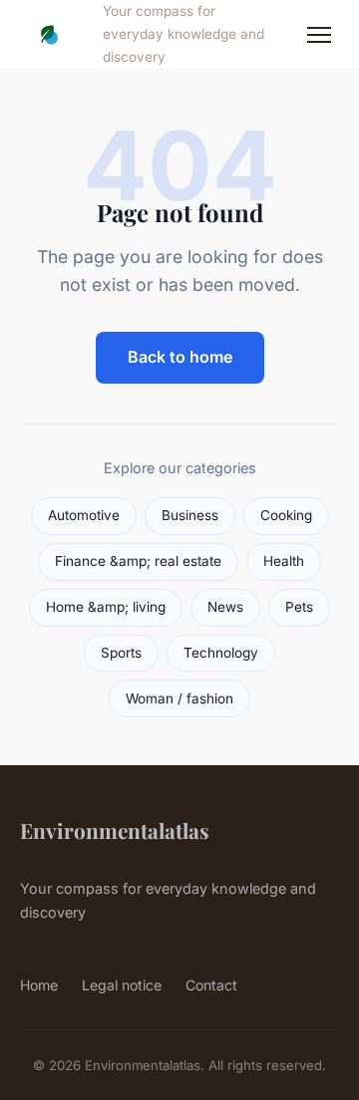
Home (39, 984)
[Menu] (319, 35)
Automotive (84, 515)
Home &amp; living (106, 607)
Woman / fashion (179, 698)
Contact (211, 984)
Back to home (180, 357)
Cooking (286, 515)
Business (190, 515)
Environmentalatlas (114, 830)
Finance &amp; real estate (138, 561)
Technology (220, 653)
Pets (299, 607)
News (225, 607)
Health (283, 561)
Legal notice (122, 984)
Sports (121, 653)
